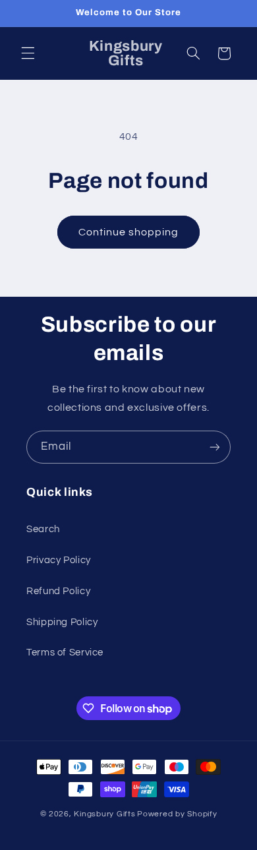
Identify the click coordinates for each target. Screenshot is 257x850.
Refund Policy (58, 591)
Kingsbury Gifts (104, 814)
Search (43, 529)
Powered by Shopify (177, 814)
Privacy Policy (58, 560)
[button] (28, 53)
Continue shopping (128, 232)
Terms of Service (64, 652)
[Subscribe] (215, 447)
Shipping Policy (62, 622)
